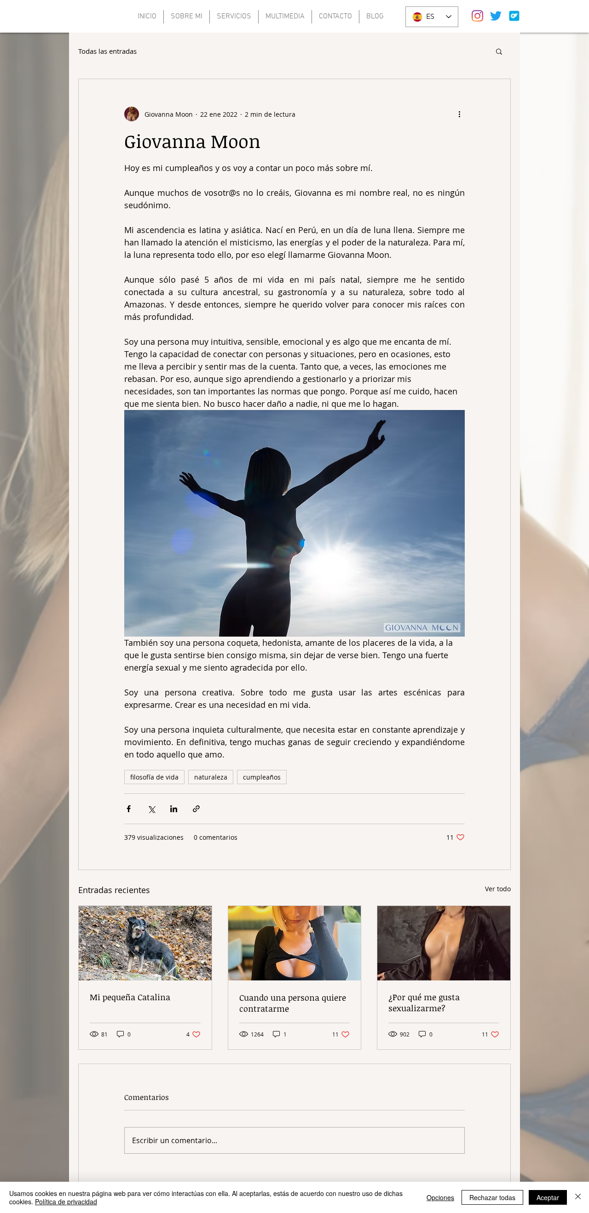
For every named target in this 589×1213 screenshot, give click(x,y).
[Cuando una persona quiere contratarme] (294, 943)
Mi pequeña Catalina (130, 996)
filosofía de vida (154, 777)
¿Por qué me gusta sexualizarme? (424, 1002)
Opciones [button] (440, 1197)
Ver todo (498, 888)
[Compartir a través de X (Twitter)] (151, 808)
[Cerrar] (577, 1197)
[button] (499, 51)
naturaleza (210, 777)
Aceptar (548, 1197)
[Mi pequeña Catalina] (145, 943)
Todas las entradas (107, 51)
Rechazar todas (492, 1197)
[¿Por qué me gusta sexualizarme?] (443, 943)
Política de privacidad (66, 1201)
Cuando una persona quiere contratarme (292, 1003)
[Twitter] (496, 16)
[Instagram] (477, 16)
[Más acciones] (459, 114)
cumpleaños (262, 777)
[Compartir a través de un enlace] (196, 808)
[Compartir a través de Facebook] (128, 808)
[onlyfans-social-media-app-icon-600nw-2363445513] (514, 16)
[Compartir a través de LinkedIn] (173, 808)
